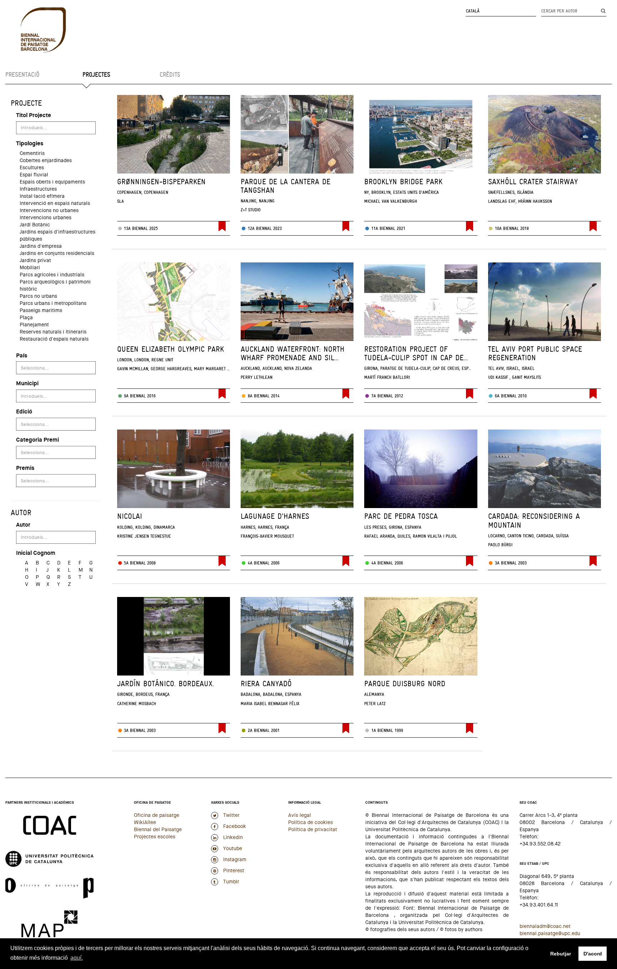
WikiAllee (145, 822)
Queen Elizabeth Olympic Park (170, 349)
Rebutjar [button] (560, 954)
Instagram (234, 859)
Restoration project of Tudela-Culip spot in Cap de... (416, 353)
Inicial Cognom (35, 553)
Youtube (232, 848)
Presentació (22, 74)
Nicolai (129, 516)
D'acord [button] (592, 954)
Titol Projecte (33, 115)
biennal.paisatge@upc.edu (550, 933)
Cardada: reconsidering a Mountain (534, 520)
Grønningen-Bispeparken (161, 181)
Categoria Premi (37, 439)
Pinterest (233, 870)
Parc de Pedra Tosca (401, 516)
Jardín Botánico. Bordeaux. (165, 683)
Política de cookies (310, 822)
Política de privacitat (312, 829)
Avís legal (299, 815)
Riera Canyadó (266, 683)
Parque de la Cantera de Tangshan (285, 186)
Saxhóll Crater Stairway (533, 181)
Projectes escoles (154, 836)
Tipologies (29, 143)
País (21, 355)
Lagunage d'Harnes (275, 516)
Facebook (234, 826)
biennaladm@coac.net (545, 926)
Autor (23, 524)
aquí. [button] (76, 958)
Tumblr (230, 881)
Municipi (27, 383)
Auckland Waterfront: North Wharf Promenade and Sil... (293, 353)
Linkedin (232, 837)
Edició (24, 411)
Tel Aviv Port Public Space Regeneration (535, 353)
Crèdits (170, 74)
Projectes (96, 74)
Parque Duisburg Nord (404, 683)
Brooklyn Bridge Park (403, 181)
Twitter (231, 815)
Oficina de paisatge (156, 815)
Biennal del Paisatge (158, 829)
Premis (25, 468)
